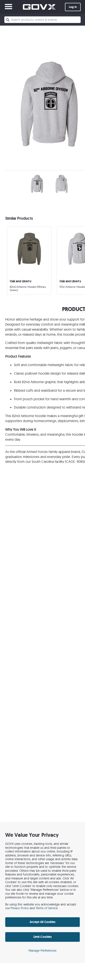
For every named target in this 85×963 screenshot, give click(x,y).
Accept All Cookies (42, 922)
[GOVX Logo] (39, 7)
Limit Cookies (42, 937)
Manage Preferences (42, 950)
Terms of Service (47, 908)
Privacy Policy (20, 908)
